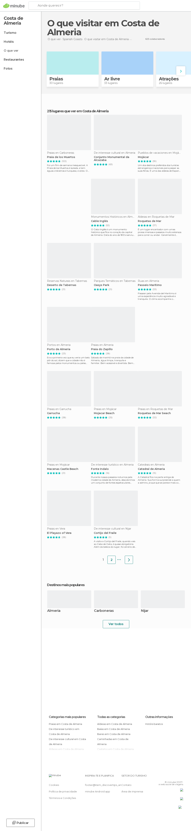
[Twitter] (171, 777)
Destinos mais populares (65, 585)
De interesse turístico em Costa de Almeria (64, 731)
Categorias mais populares (67, 717)
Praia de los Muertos (61, 157)
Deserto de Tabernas (61, 285)
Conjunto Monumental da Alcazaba (111, 159)
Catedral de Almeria (151, 469)
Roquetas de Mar (149, 221)
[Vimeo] (176, 777)
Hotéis (9, 41)
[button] (180, 71)
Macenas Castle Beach (62, 469)
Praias (56, 79)
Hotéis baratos (154, 723)
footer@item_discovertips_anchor (106, 784)
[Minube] (14, 5)
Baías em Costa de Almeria (113, 728)
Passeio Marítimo (150, 285)
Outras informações (159, 717)
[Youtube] (181, 777)
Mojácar (143, 157)
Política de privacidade (63, 791)
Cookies (54, 784)
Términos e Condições (62, 797)
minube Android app (97, 791)
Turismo (10, 33)
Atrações (169, 79)
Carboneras (104, 611)
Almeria (53, 611)
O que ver (11, 50)
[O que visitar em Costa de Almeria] (129, 560)
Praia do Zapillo (102, 349)
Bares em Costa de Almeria (113, 734)
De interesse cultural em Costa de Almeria (67, 742)
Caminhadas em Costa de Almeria (113, 742)
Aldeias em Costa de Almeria (114, 723)
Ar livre (112, 79)
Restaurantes (14, 59)
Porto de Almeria (58, 349)
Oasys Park (101, 285)
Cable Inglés (99, 221)
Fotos (8, 68)
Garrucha (53, 413)
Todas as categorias (111, 717)
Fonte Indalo (100, 469)
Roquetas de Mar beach (154, 413)
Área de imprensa (132, 791)
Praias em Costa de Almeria (65, 723)
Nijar (144, 611)
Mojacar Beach (104, 413)
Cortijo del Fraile (105, 533)
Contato (126, 784)
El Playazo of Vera (59, 533)
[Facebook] (166, 777)
